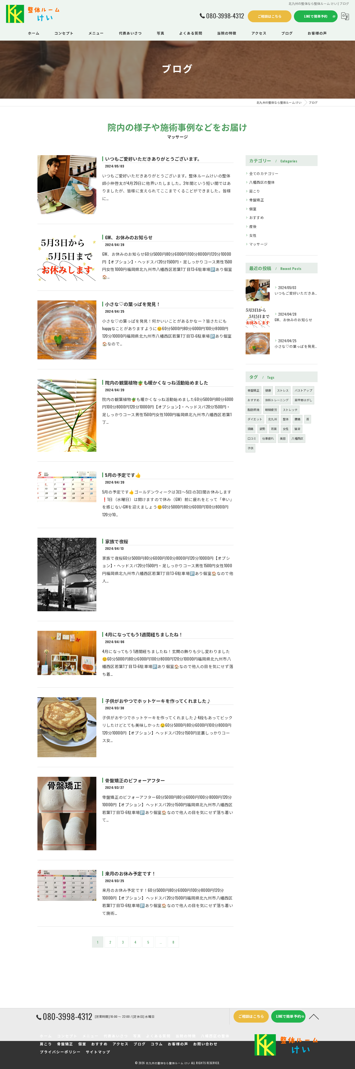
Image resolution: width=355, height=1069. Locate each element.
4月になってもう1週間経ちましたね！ (144, 634)
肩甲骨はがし (303, 400)
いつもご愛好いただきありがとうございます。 (153, 158)
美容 (283, 438)
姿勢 (262, 429)
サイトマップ (98, 1051)
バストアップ (303, 390)
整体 (286, 419)
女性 (252, 235)
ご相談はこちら (270, 16)
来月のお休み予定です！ (130, 873)
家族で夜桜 (116, 541)
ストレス (283, 390)
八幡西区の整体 (262, 182)
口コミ (252, 438)
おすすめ (256, 217)
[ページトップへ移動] (314, 1016)
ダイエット (255, 419)
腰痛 (297, 419)
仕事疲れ (268, 438)
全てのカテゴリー (264, 173)
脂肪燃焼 (253, 409)
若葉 (274, 429)
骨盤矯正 (256, 199)
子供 (250, 448)
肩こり (254, 191)
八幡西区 (297, 438)
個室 (252, 208)
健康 (268, 390)
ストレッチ (290, 409)
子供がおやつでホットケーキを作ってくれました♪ (158, 700)
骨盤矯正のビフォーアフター (135, 780)
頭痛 (250, 429)
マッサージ (258, 244)
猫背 (297, 429)
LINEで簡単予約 (316, 16)
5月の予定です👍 (123, 474)
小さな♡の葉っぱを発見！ (133, 303)
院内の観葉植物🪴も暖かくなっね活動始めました (156, 382)
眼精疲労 (271, 409)
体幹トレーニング (277, 400)
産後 (252, 226)
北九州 (272, 419)
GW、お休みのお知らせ (129, 237)
